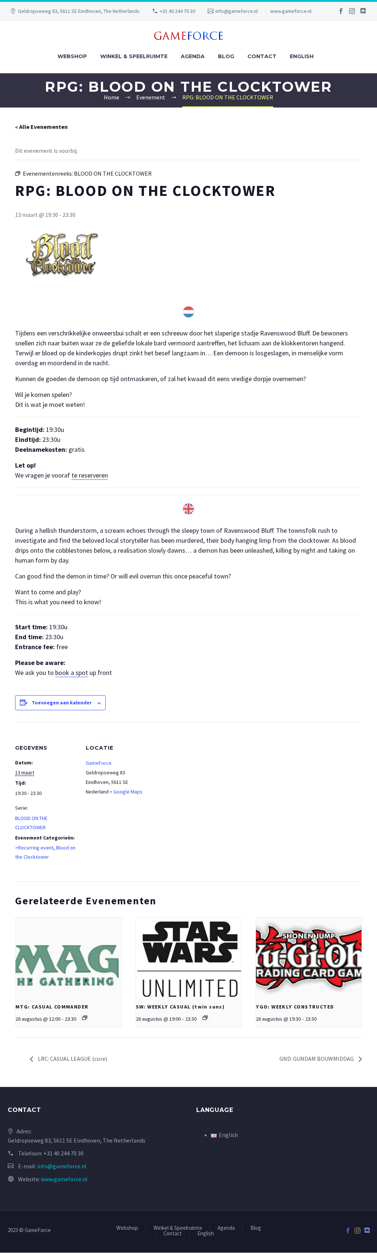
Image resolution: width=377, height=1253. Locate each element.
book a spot (71, 672)
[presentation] (68, 957)
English (302, 56)
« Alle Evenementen (41, 126)
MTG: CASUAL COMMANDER (51, 1006)
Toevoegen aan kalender (62, 702)
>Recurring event (34, 847)
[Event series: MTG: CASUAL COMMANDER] (84, 1018)
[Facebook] (340, 11)
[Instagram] (351, 11)
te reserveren (89, 475)
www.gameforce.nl (290, 11)
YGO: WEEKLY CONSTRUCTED (295, 1006)
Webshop (72, 56)
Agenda (193, 56)
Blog (226, 56)
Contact (261, 56)
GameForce (99, 763)
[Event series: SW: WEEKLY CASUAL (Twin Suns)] (205, 1018)
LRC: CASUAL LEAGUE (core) (72, 1058)
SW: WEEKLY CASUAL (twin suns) (180, 1006)
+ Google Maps (126, 791)
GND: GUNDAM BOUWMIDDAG (317, 1058)
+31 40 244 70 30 (177, 11)
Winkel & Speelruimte (134, 56)
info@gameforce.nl (236, 11)
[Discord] (363, 11)
